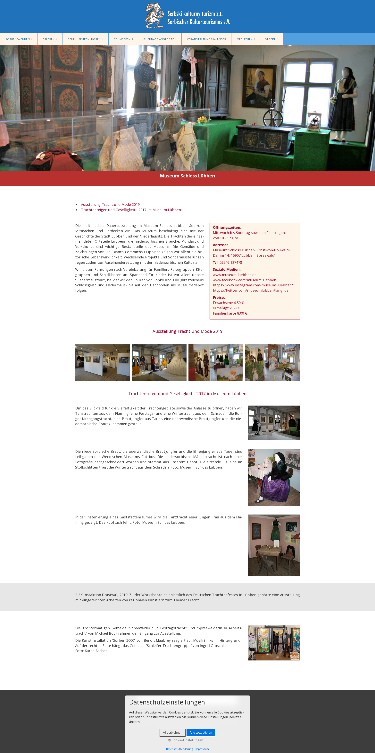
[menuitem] (18, 39)
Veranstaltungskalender (206, 39)
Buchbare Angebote (159, 39)
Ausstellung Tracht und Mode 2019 (110, 204)
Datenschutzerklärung (179, 749)
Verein (270, 39)
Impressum (202, 749)
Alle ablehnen (172, 732)
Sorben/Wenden (17, 39)
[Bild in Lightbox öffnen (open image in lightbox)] (102, 362)
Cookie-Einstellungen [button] (187, 740)
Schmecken (122, 39)
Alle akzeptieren (201, 732)
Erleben (49, 39)
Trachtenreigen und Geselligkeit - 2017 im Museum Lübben (131, 209)
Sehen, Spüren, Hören (84, 39)
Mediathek (245, 39)
